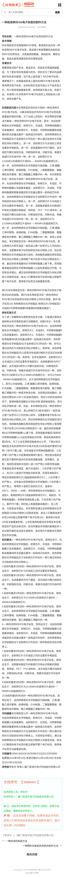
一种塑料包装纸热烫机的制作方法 (40, 846)
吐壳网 (36, 873)
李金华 (8, 835)
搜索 (57, 12)
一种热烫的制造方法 (16, 841)
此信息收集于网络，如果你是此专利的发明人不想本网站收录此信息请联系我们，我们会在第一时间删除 (32, 820)
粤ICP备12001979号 (42, 870)
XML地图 (29, 873)
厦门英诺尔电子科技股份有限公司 (35, 835)
